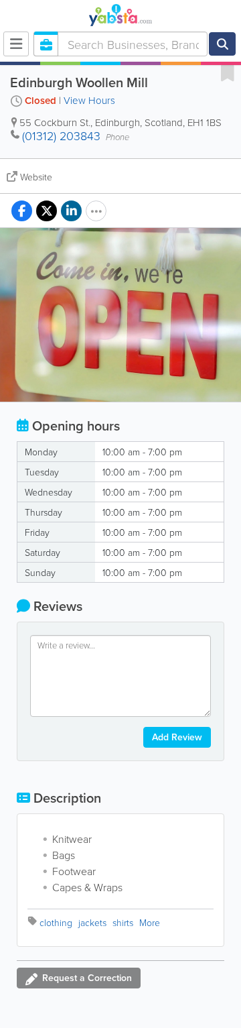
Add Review (177, 737)
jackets (92, 922)
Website (36, 176)
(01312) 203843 (61, 135)
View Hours (89, 100)
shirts (122, 922)
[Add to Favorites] (227, 72)
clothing (55, 922)
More (149, 922)
